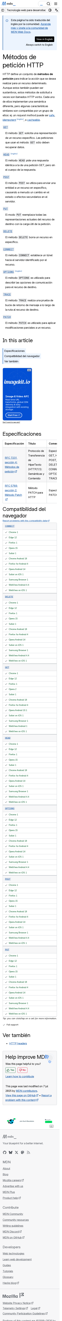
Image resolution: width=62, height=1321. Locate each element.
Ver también (11, 361)
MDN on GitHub (12, 1237)
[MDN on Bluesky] (11, 1152)
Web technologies (13, 1253)
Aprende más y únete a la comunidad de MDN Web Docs (31, 28)
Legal (34, 1308)
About (6, 1168)
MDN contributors (26, 1090)
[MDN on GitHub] (5, 1152)
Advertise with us (13, 1186)
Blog (5, 1174)
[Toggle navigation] (56, 4)
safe (51, 115)
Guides (7, 1265)
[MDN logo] (9, 1137)
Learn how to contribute (19, 1076)
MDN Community (13, 1214)
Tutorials (8, 1271)
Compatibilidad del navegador (22, 356)
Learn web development (17, 1259)
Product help (10, 1198)
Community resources (16, 1219)
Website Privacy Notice (17, 1303)
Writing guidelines (13, 1225)
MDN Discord (11, 1231)
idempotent (9, 119)
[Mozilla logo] (13, 1295)
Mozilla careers (12, 1180)
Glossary (8, 1277)
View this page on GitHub (20, 1095)
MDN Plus (9, 1192)
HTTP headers (18, 1043)
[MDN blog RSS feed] (28, 1152)
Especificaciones (14, 350)
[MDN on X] (17, 1152)
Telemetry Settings (14, 1308)
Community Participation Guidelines (24, 1313)
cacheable (33, 119)
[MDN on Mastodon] (22, 1152)
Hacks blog (9, 1283)
